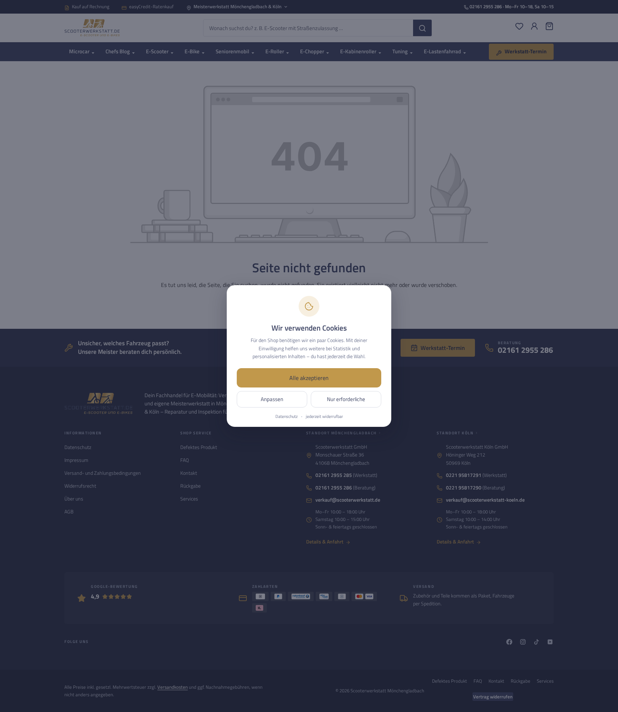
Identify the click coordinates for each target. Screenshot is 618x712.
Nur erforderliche (346, 399)
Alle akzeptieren (309, 378)
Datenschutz (286, 416)
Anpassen (272, 399)
